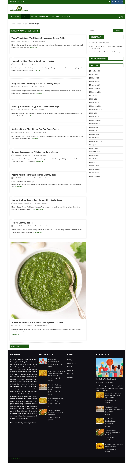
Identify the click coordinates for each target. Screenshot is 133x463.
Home (17, 17)
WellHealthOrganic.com (39, 17)
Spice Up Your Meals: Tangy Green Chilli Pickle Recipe (35, 106)
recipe (24, 17)
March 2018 (95, 166)
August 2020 (95, 127)
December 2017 (96, 176)
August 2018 (95, 155)
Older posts (15, 346)
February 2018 (95, 169)
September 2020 (96, 123)
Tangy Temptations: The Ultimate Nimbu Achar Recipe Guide (38, 38)
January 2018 (95, 173)
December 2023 (96, 88)
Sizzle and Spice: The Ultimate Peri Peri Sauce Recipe (35, 129)
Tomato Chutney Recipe (22, 223)
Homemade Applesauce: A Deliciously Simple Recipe (34, 152)
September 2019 (96, 141)
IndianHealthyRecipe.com (17, 459)
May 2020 (94, 130)
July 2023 (94, 95)
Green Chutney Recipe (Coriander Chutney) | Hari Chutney (37, 322)
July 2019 (94, 144)
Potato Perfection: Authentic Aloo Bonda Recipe (113, 445)
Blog (70, 360)
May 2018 (94, 162)
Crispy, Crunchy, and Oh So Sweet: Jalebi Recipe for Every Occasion (56, 373)
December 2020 (96, 120)
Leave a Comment (40, 41)
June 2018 (94, 159)
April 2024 (94, 74)
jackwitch (27, 41)
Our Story (55, 17)
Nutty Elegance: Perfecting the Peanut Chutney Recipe (35, 83)
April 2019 (94, 148)
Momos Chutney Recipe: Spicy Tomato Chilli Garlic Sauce (36, 200)
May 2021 (94, 113)
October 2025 (95, 71)
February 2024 (95, 81)
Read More (105, 391)
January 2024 (95, 85)
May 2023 (94, 99)
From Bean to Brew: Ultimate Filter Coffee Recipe (106, 52)
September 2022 (96, 109)
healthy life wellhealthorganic (100, 43)
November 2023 (96, 92)
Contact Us (66, 17)
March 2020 (95, 134)
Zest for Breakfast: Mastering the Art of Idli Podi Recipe (55, 413)
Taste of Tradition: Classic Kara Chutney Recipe (32, 61)
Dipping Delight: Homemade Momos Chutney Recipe (34, 175)
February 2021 (95, 116)
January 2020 (95, 137)
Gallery (71, 367)
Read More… (34, 47)
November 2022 (96, 106)
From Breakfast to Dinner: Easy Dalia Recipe (56, 400)
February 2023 (95, 102)
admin (50, 366)
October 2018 (95, 152)
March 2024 (95, 78)
